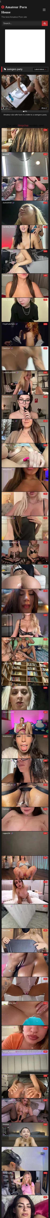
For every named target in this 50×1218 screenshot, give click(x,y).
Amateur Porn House (14, 9)
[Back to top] (42, 1211)
